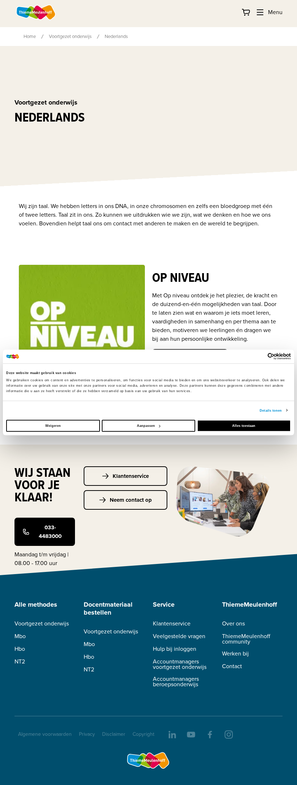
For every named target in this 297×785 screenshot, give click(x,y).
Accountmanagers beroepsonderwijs (176, 681)
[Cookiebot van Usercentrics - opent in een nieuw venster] (259, 356)
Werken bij (235, 653)
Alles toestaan (243, 426)
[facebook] (209, 734)
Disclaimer (113, 734)
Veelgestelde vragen (179, 636)
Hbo (19, 649)
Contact (232, 666)
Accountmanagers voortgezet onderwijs (179, 664)
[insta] (228, 734)
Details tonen (271, 410)
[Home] (36, 12)
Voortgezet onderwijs (70, 36)
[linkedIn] (171, 734)
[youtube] (190, 734)
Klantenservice (131, 476)
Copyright (143, 734)
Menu (275, 12)
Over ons (233, 623)
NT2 (19, 661)
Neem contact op (131, 500)
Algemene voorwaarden (45, 734)
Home (30, 36)
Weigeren (53, 426)
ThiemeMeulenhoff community (246, 638)
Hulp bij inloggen (174, 649)
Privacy (87, 734)
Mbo (20, 636)
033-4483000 (50, 531)
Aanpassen (146, 426)
